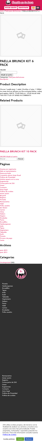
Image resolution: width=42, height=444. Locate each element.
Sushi (2, 234)
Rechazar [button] (29, 439)
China (2, 212)
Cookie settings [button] (9, 439)
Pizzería (2, 236)
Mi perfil (3, 196)
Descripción (4, 79)
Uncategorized (5, 262)
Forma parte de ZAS (7, 183)
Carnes (2, 210)
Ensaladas (3, 218)
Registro (3, 198)
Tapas (2, 228)
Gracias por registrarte (8, 169)
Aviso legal (4, 189)
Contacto (3, 187)
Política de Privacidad (7, 177)
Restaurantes (4, 202)
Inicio (2, 11)
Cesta (2, 240)
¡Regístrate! (23, 8)
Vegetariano (4, 230)
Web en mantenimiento (8, 171)
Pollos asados (5, 206)
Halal (2, 204)
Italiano (2, 214)
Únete (2, 185)
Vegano (2, 216)
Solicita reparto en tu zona (9, 179)
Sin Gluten (3, 208)
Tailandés (3, 232)
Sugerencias (4, 181)
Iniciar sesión (11, 8)
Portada (3, 200)
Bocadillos (3, 222)
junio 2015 (3, 250)
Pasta (2, 220)
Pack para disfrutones (13, 11)
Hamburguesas (5, 224)
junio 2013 (3, 252)
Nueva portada (5, 173)
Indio (2, 226)
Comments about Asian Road (10, 175)
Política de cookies (6, 191)
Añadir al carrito (6, 75)
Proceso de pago (6, 238)
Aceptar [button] (20, 439)
